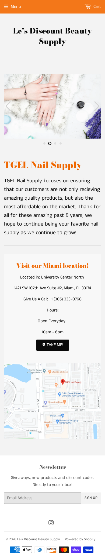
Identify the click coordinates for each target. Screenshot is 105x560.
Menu (16, 7)
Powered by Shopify (80, 539)
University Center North (62, 277)
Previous (7, 106)
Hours (52, 310)
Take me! (54, 345)
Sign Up (91, 498)
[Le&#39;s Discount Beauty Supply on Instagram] (51, 524)
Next (97, 106)
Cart (96, 7)
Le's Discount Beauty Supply (52, 36)
